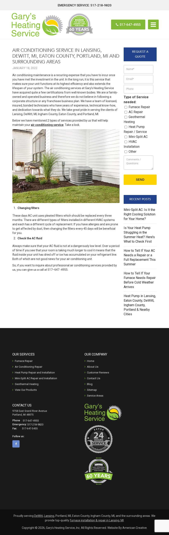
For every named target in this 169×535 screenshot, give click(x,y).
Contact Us (93, 378)
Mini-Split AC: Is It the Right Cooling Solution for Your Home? (139, 214)
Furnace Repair (24, 361)
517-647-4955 (130, 25)
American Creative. (134, 527)
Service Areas (95, 395)
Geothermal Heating (27, 384)
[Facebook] (17, 444)
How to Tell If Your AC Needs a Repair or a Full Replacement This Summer (140, 257)
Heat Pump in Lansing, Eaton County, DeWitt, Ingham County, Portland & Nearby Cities (140, 305)
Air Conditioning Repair (28, 366)
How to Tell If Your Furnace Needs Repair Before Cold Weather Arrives (140, 280)
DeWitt (38, 515)
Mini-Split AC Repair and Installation (36, 378)
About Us (92, 366)
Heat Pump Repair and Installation (35, 372)
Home (90, 361)
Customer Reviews (98, 372)
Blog (90, 384)
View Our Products (26, 389)
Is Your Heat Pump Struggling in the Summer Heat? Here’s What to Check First (139, 234)
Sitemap (92, 389)
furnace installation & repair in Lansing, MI (97, 520)
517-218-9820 (100, 5)
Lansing (49, 515)
